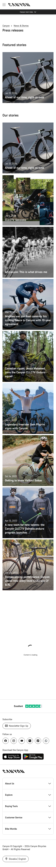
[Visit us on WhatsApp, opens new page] (46, 741)
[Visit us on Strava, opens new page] (30, 741)
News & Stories (21, 25)
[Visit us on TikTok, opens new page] (38, 741)
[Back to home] (19, 4)
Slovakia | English (17, 858)
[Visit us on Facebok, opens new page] (5, 741)
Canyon (6, 25)
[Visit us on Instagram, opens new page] (14, 741)
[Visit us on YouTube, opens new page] (22, 741)
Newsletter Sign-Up (18, 725)
